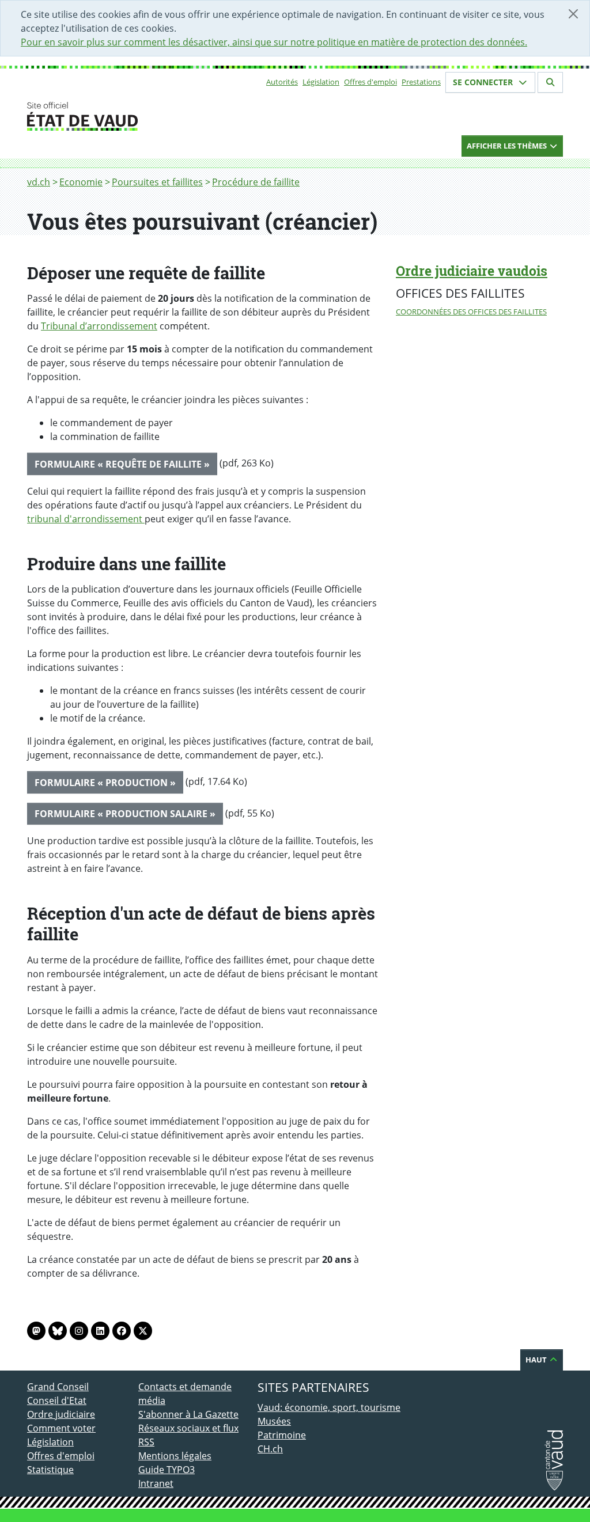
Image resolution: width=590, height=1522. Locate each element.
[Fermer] (573, 14)
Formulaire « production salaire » (125, 813)
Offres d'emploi (370, 82)
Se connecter (484, 82)
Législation (320, 82)
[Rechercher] (550, 82)
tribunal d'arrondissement (86, 519)
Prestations (421, 82)
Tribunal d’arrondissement (99, 326)
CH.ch (270, 1449)
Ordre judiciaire (61, 1414)
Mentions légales (174, 1455)
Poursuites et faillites (157, 182)
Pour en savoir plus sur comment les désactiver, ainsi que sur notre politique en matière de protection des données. (274, 42)
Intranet (155, 1483)
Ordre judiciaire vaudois (471, 270)
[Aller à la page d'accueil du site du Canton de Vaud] (133, 116)
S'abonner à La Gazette (188, 1414)
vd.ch (38, 182)
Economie (81, 182)
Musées (274, 1421)
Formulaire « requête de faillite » (122, 464)
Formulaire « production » (105, 782)
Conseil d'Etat (56, 1400)
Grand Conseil (58, 1386)
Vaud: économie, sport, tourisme (329, 1407)
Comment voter (61, 1428)
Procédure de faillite (256, 182)
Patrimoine (282, 1435)
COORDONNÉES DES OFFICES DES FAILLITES (471, 311)
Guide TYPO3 (166, 1469)
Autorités (282, 82)
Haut (537, 1359)
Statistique (50, 1469)
